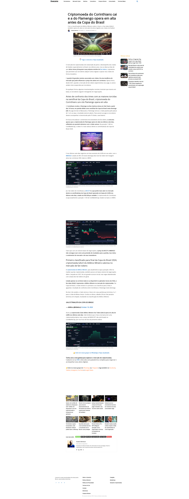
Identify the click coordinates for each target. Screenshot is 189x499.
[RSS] (62, 483)
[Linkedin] (78, 449)
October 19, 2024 (87, 307)
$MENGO (69, 156)
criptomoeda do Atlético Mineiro (77, 270)
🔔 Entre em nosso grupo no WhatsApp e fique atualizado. (91, 353)
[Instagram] (59, 483)
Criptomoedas (95, 436)
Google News (89, 370)
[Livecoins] (54, 1)
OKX (77, 360)
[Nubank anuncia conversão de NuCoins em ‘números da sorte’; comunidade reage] (111, 398)
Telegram (95, 368)
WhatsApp (86, 368)
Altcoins (78, 436)
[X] (83, 449)
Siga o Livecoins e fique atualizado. (93, 60)
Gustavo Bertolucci (74, 30)
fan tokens (103, 69)
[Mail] (81, 449)
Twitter (68, 370)
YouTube (80, 370)
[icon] (137, 1)
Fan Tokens (103, 436)
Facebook (112, 368)
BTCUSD (88, 436)
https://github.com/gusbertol (81, 443)
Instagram (74, 370)
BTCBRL (83, 436)
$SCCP (88, 191)
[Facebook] (76, 449)
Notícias (109, 436)
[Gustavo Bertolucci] (69, 30)
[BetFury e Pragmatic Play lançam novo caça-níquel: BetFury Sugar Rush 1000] (124, 61)
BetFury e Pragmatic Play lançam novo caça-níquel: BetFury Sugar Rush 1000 (134, 61)
